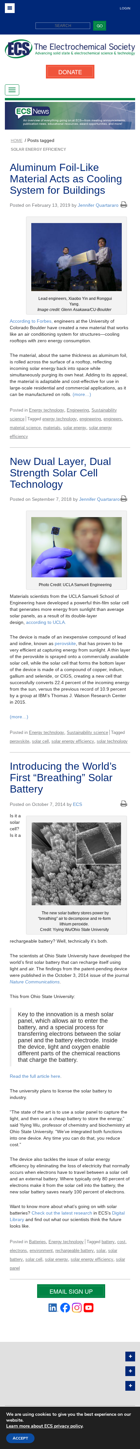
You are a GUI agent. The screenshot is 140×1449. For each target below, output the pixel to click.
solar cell (40, 741)
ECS (77, 804)
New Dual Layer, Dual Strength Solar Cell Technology (60, 473)
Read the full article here (35, 1076)
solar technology (112, 741)
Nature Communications (35, 981)
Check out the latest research (62, 1213)
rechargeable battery (74, 1250)
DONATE (70, 71)
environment (41, 1250)
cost (121, 1241)
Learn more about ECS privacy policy (44, 1426)
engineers (113, 418)
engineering (90, 418)
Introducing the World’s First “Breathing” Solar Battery (63, 777)
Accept (20, 1438)
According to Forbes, (31, 321)
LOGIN (125, 8)
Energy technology (46, 410)
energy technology (59, 418)
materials (52, 427)
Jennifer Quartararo (98, 205)
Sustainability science (87, 732)
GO (100, 25)
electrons (18, 1250)
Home (16, 140)
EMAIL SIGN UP (71, 1291)
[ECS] (70, 51)
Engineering (78, 410)
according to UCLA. (46, 622)
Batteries (37, 1241)
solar (100, 1250)
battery (108, 1241)
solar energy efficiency (72, 741)
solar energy (74, 427)
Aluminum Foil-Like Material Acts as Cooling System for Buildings (66, 179)
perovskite (65, 643)
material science (25, 427)
